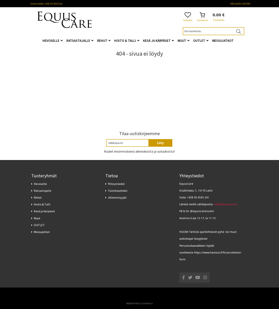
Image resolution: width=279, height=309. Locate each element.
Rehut (38, 197)
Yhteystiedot (116, 184)
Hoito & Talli (42, 204)
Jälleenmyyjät (117, 197)
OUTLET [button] (199, 40)
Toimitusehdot (118, 191)
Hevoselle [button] (51, 40)
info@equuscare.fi (225, 204)
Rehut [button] (102, 40)
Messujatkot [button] (223, 40)
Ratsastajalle (42, 191)
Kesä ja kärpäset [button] (157, 40)
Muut (37, 218)
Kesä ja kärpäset (44, 211)
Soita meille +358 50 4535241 (46, 3)
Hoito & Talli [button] (125, 40)
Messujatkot (42, 232)
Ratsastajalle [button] (78, 40)
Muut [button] (182, 40)
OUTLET (39, 225)
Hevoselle (40, 184)
